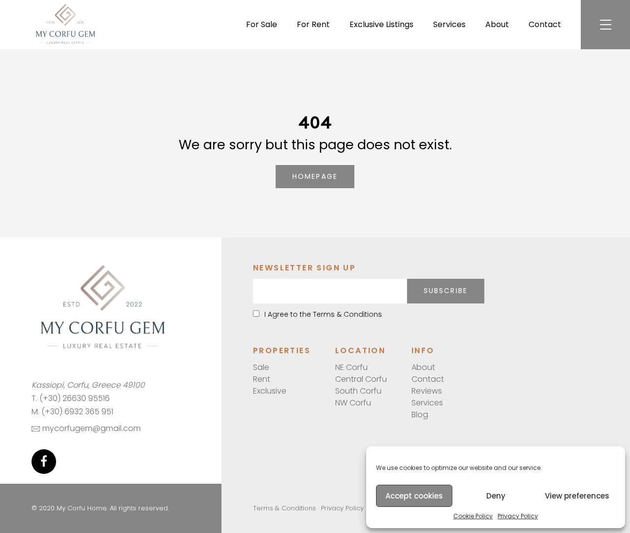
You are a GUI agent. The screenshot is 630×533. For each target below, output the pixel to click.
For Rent (313, 24)
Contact (545, 24)
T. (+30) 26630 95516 (71, 398)
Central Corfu (361, 379)
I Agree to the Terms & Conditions (323, 314)
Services (449, 24)
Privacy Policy (518, 516)
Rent (261, 379)
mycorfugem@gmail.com (91, 428)
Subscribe (446, 291)
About (497, 24)
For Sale (261, 24)
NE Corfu (351, 367)
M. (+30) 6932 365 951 (72, 411)
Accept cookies (414, 496)
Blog (419, 414)
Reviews (426, 391)
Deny (495, 496)
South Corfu (358, 391)
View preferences (577, 496)
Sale (261, 367)
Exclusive (269, 391)
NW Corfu (353, 402)
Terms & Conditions (284, 508)
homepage (315, 176)
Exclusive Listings (381, 24)
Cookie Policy (473, 516)
